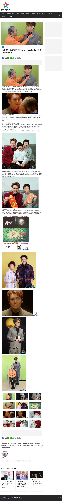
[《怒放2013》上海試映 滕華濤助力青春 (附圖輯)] (7, 472)
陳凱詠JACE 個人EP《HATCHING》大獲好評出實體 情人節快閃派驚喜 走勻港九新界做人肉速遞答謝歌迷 (11, 445)
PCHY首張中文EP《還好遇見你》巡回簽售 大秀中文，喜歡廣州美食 (22, 484)
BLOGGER (10, 16)
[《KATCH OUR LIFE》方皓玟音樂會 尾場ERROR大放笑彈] (36, 472)
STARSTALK (4, 16)
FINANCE (50, 13)
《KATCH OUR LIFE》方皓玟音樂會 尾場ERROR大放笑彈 (36, 482)
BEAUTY (22, 13)
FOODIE (38, 13)
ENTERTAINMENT (10, 13)
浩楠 (9, 55)
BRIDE (18, 13)
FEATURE (33, 13)
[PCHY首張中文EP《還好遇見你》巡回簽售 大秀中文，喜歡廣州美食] (22, 472)
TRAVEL (43, 13)
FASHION (28, 13)
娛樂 (3, 47)
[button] (14, 14)
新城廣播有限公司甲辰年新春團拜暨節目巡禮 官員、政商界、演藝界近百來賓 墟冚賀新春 (32, 445)
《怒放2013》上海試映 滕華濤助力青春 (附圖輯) (7, 483)
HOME (3, 13)
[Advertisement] (24, 62)
